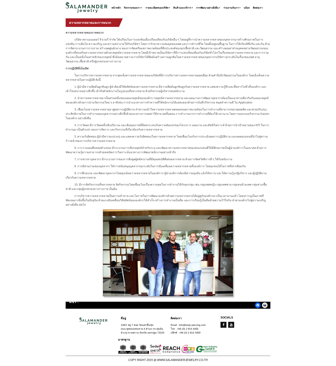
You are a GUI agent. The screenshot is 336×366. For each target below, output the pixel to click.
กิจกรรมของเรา (132, 8)
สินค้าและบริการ (182, 8)
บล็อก (247, 8)
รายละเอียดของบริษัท (156, 8)
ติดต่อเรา (258, 8)
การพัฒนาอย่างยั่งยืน (207, 8)
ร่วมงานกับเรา (231, 8)
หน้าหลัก (116, 8)
